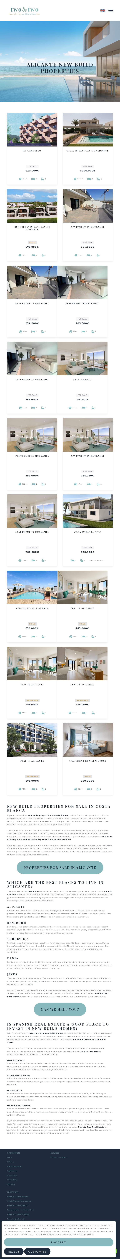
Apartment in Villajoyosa (87, 761)
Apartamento (82, 379)
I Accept (58, 1242)
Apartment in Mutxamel (88, 227)
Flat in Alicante (82, 608)
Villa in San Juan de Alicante (88, 150)
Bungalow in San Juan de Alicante (32, 228)
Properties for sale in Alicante (60, 867)
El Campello (32, 150)
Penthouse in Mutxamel (32, 456)
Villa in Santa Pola (88, 532)
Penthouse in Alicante (32, 608)
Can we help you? (60, 1009)
